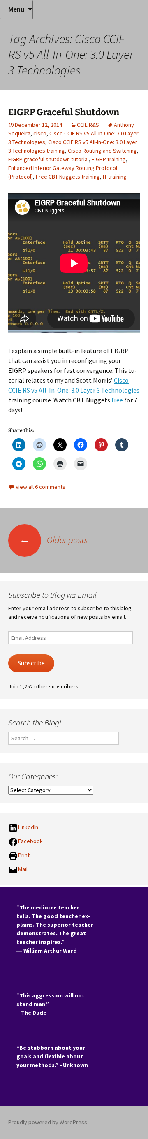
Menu (16, 9)
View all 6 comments (40, 486)
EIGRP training (109, 159)
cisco (39, 133)
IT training (115, 176)
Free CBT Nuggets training (68, 176)
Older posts (53, 540)
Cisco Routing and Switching (102, 150)
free (117, 400)
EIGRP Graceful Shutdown (63, 112)
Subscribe (31, 663)
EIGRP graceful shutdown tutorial (48, 159)
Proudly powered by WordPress (47, 1122)
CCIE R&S (88, 124)
